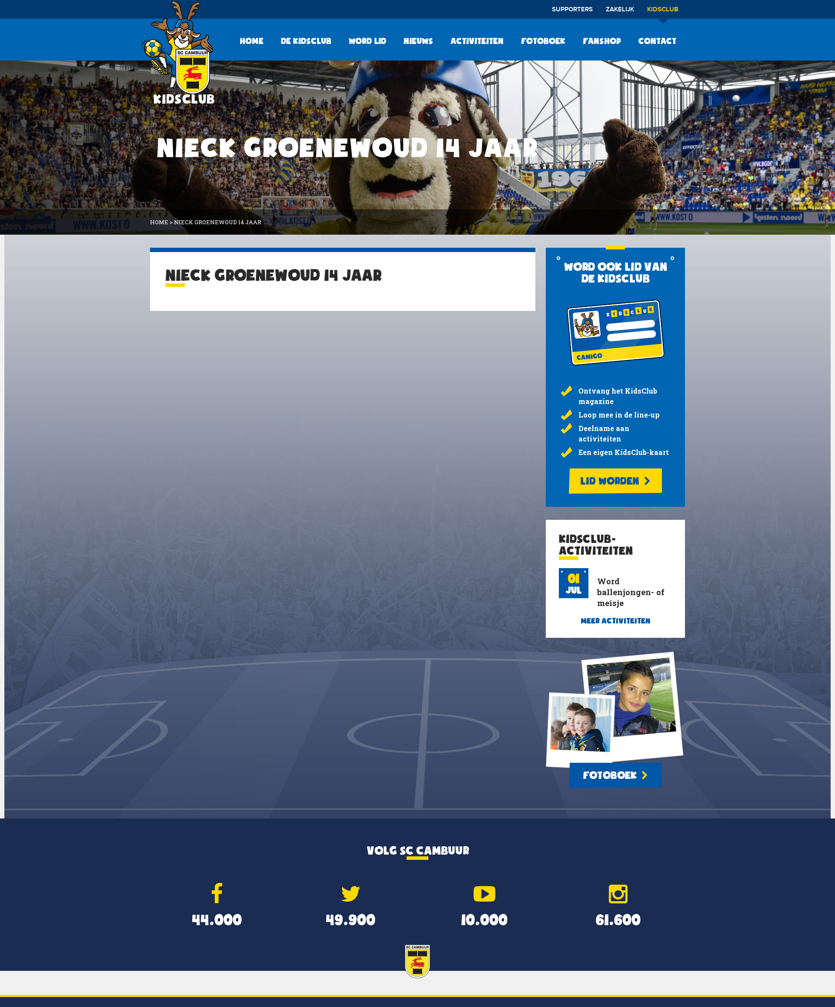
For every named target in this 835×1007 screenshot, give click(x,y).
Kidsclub (662, 9)
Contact (657, 41)
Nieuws (418, 41)
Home (252, 41)
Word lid (367, 41)
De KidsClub (306, 41)
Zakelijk (620, 9)
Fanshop (602, 41)
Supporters (572, 9)
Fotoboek (543, 41)
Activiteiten (477, 41)
